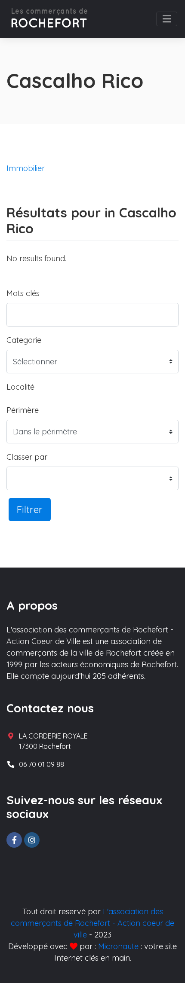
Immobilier (25, 168)
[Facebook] (14, 840)
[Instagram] (32, 840)
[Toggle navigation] (166, 19)
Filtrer (30, 509)
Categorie (23, 340)
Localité (20, 387)
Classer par (26, 457)
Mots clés (23, 293)
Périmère (22, 410)
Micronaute (118, 946)
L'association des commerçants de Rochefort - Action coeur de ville (92, 923)
